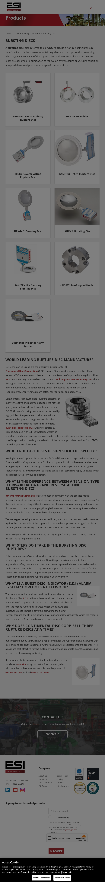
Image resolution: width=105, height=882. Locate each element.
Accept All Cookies (62, 877)
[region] (52, 870)
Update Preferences (41, 877)
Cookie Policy (67, 872)
